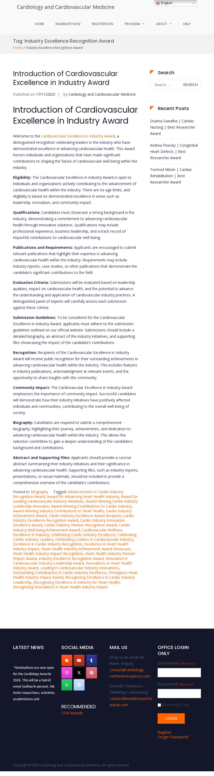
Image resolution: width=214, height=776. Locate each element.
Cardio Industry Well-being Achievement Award (71, 527)
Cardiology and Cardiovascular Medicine (66, 6)
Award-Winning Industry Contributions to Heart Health (58, 510)
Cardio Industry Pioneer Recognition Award (80, 524)
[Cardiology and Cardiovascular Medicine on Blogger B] (66, 660)
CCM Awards (72, 712)
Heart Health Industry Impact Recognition (48, 553)
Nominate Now (68, 24)
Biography (39, 491)
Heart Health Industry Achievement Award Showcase (85, 548)
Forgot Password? (173, 736)
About (161, 24)
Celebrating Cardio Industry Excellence (83, 534)
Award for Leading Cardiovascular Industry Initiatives (75, 499)
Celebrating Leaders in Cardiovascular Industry (94, 539)
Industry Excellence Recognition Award (71, 558)
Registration (102, 24)
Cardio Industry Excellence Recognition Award (73, 518)
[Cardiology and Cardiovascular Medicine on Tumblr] (91, 660)
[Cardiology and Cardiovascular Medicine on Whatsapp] (66, 685)
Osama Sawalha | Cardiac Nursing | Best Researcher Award (172, 127)
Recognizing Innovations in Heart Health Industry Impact (60, 586)
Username (176, 663)
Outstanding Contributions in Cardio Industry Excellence (59, 572)
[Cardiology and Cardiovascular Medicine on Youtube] (79, 660)
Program (132, 24)
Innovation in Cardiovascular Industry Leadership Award (70, 561)
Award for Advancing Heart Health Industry (83, 496)
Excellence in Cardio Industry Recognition (47, 544)
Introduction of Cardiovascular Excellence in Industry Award (65, 78)
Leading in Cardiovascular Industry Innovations (79, 567)
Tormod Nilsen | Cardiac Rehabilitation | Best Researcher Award (171, 176)
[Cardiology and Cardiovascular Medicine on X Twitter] (79, 673)
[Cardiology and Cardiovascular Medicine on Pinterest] (91, 673)
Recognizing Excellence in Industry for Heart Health (77, 582)
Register (164, 732)
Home (39, 24)
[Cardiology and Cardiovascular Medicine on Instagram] (66, 673)
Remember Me (175, 704)
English (166, 3)
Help (187, 24)
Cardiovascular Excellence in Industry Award (78, 136)
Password (176, 684)
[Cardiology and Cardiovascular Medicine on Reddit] (79, 685)
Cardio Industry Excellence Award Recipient (85, 515)
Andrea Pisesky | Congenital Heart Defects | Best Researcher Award (174, 151)
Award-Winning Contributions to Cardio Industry (91, 506)
